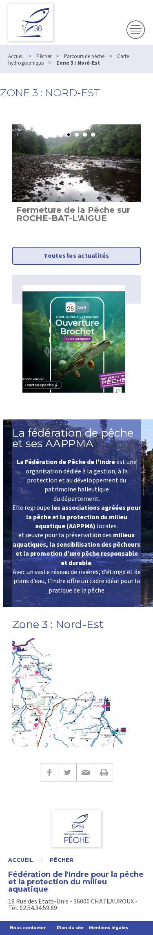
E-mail (85, 772)
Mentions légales (108, 927)
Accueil (20, 860)
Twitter (67, 772)
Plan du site (70, 927)
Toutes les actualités (76, 255)
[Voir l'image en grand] (73, 342)
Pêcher (61, 860)
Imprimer (104, 772)
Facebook (49, 772)
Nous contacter (28, 927)
